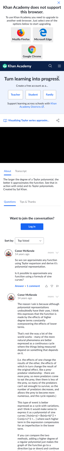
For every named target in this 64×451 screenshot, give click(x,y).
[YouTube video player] (32, 145)
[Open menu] (59, 66)
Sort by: (9, 240)
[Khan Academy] (15, 66)
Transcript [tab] (21, 171)
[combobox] (29, 240)
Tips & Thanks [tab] (28, 202)
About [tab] (7, 171)
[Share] (58, 120)
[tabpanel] (32, 183)
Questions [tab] (10, 202)
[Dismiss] (58, 2)
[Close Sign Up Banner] (58, 77)
